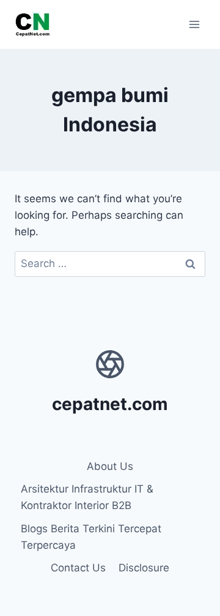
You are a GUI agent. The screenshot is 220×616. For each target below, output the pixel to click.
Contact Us (78, 568)
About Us (110, 466)
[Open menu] (194, 24)
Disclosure (144, 568)
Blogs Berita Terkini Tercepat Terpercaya (91, 536)
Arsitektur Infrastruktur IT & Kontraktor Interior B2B (87, 497)
